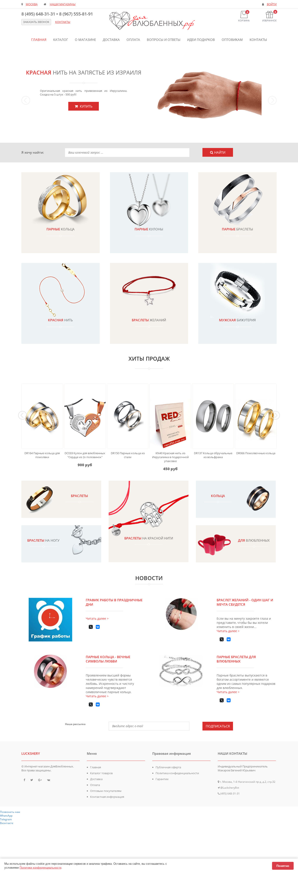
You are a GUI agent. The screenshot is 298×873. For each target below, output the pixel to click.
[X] (91, 627)
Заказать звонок (36, 22)
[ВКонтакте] (98, 627)
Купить (85, 106)
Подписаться (218, 726)
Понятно (282, 866)
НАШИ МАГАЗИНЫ (62, 4)
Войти (272, 4)
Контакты (258, 39)
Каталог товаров (101, 773)
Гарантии (162, 779)
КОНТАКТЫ (62, 22)
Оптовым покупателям (106, 791)
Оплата (133, 39)
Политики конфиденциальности (40, 867)
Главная (38, 39)
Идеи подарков (201, 39)
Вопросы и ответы (163, 39)
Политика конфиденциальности (177, 773)
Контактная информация (107, 797)
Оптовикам (232, 39)
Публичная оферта (168, 767)
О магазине (85, 39)
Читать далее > (97, 618)
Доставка (111, 39)
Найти (219, 152)
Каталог (60, 39)
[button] (40, 96)
